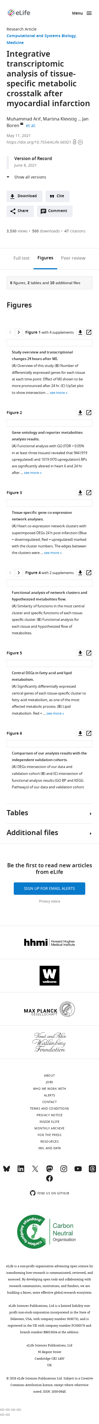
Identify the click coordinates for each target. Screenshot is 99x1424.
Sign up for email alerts (49, 888)
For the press (50, 1135)
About (49, 1075)
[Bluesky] (6, 1171)
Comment (59, 212)
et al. (31, 125)
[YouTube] (78, 1171)
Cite (60, 196)
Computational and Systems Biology (41, 36)
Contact (49, 1102)
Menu (77, 13)
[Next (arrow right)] (8, 1414)
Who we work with (49, 1088)
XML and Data (49, 1148)
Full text (21, 258)
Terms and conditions (49, 1108)
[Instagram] (64, 1171)
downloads (46, 231)
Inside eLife (50, 1122)
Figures (45, 258)
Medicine (15, 43)
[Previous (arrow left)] (2, 1414)
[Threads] (92, 1171)
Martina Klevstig (60, 119)
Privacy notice (49, 901)
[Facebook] (49, 1181)
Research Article (22, 29)
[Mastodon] (49, 1171)
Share (23, 211)
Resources (49, 1141)
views (17, 231)
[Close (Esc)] (2, 1410)
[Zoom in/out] (18, 1410)
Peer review (73, 258)
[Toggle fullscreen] (13, 1410)
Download (27, 196)
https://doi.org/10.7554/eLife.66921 (39, 142)
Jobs (49, 1082)
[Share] (8, 1410)
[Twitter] (35, 1171)
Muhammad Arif (24, 119)
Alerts (49, 1095)
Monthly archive (49, 1128)
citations (75, 231)
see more (57, 393)
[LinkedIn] (21, 1171)
